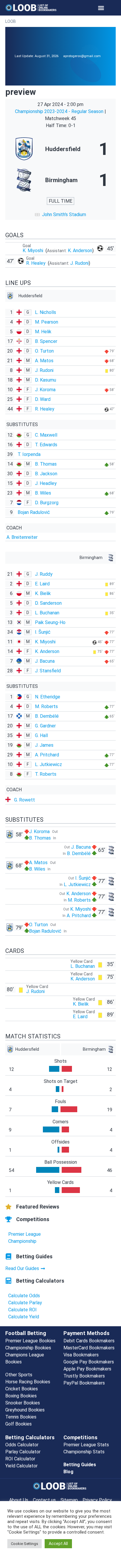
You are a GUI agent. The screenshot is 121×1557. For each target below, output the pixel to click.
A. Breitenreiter (22, 537)
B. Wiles (43, 493)
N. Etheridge (47, 697)
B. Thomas (46, 464)
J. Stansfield (48, 671)
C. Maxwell (46, 435)
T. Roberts (45, 774)
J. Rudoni (79, 263)
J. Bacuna (45, 661)
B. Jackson (46, 473)
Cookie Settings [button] (24, 1543)
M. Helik (43, 331)
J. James (44, 745)
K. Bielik (43, 593)
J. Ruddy (44, 574)
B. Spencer (46, 341)
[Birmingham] (60, 180)
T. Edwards (46, 444)
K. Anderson (80, 250)
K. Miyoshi (33, 250)
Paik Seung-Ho (50, 622)
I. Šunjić (43, 632)
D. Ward (43, 399)
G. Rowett (24, 800)
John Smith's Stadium (64, 214)
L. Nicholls (45, 312)
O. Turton (44, 351)
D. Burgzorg (46, 502)
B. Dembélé (47, 716)
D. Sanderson (48, 603)
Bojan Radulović (34, 512)
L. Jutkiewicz (48, 764)
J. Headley (46, 483)
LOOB (10, 21)
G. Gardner (45, 726)
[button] (101, 8)
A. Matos (44, 360)
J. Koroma (45, 389)
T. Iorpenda (29, 454)
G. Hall (41, 735)
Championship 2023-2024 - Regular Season (60, 111)
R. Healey (36, 263)
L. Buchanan (47, 613)
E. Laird (42, 584)
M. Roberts (46, 706)
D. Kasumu (45, 380)
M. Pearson (46, 322)
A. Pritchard (47, 755)
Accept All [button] (58, 1543)
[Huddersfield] (60, 149)
